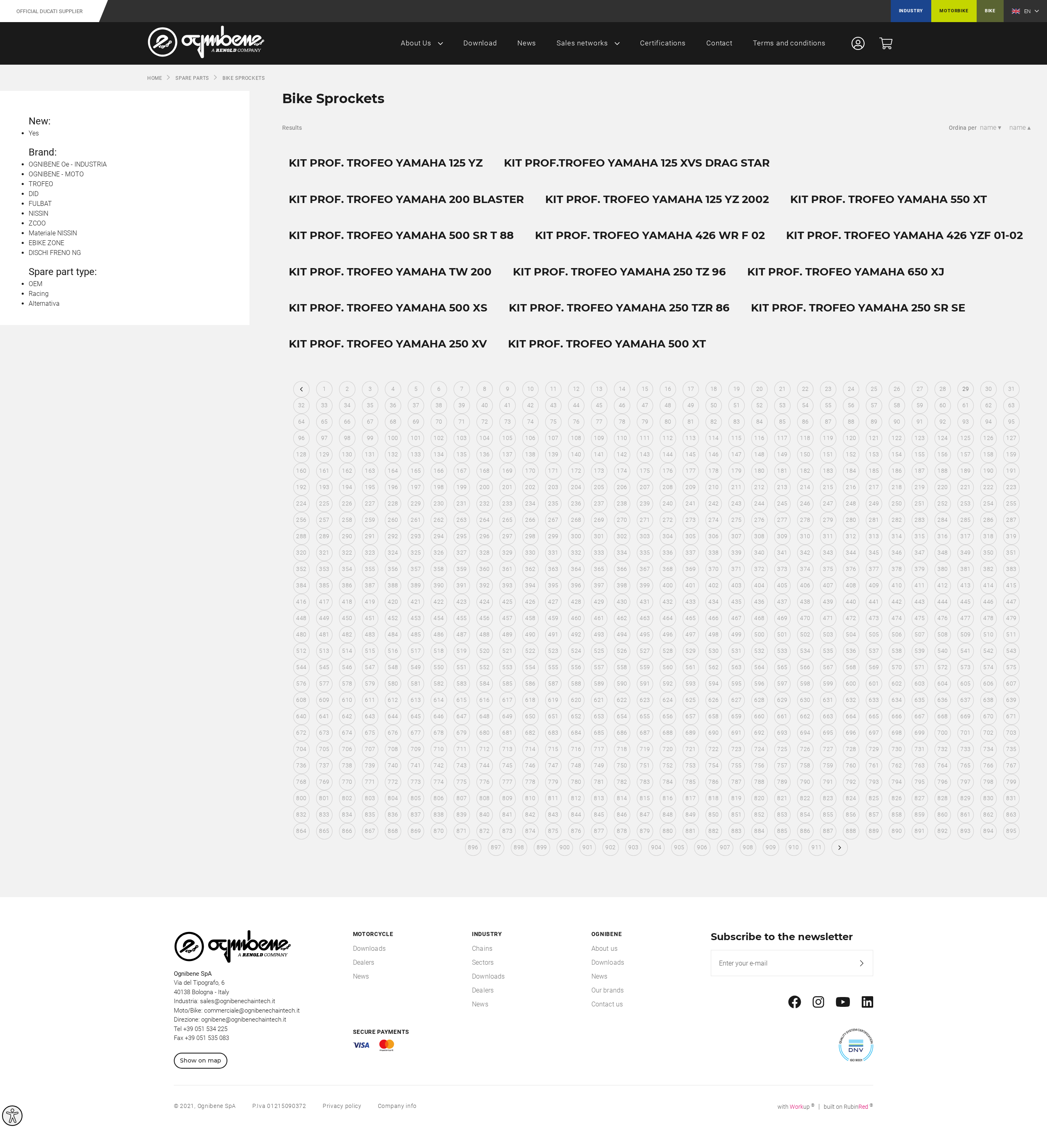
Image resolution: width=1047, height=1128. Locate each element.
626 (713, 700)
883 (736, 831)
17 (691, 389)
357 (416, 569)
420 (393, 601)
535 (828, 650)
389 (416, 585)
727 (828, 749)
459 (553, 618)
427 (553, 601)
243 (736, 503)
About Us (416, 43)
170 (530, 470)
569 (874, 667)
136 (484, 454)
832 (301, 814)
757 (782, 765)
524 (576, 650)
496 (668, 634)
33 (324, 405)
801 (324, 798)
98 (347, 438)
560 (668, 667)
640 (301, 716)
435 (736, 601)
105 (507, 438)
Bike (990, 11)
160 (301, 470)
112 (668, 438)
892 (942, 831)
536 (851, 650)
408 (851, 585)
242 (713, 503)
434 (713, 601)
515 (370, 650)
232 (484, 503)
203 (553, 487)
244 (759, 503)
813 (599, 798)
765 (965, 765)
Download (480, 43)
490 (530, 634)
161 (324, 470)
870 (439, 831)
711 (461, 749)
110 (622, 438)
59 (920, 405)
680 (484, 732)
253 (965, 503)
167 (461, 470)
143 (645, 454)
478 (988, 618)
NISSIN (38, 213)
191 (1011, 470)
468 (759, 618)
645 (416, 716)
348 (942, 552)
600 (851, 683)
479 (1011, 618)
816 (668, 798)
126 (988, 438)
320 (301, 552)
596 (759, 683)
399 (645, 585)
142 (622, 454)
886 (805, 831)
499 (736, 634)
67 (370, 421)
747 (553, 765)
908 (748, 847)
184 (851, 470)
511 (1011, 634)
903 (633, 847)
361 (507, 569)
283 (919, 520)
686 (622, 732)
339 (736, 552)
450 (347, 618)
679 (461, 732)
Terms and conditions (789, 43)
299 (553, 536)
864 (301, 831)
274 (713, 520)
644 (393, 716)
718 (622, 749)
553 (507, 667)
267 (553, 520)
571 (919, 667)
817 (690, 798)
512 (301, 650)
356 (393, 569)
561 (690, 667)
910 (794, 847)
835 (370, 814)
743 (461, 765)
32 (301, 405)
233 (507, 503)
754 (713, 765)
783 (645, 781)
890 (897, 831)
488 (484, 634)
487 (461, 634)
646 (439, 716)
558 (622, 667)
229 (416, 503)
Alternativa (44, 303)
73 (507, 421)
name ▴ (1020, 127)
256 (301, 520)
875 (553, 831)
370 (713, 569)
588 (576, 683)
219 (919, 487)
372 (759, 569)
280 (851, 520)
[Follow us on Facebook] (794, 1002)
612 (393, 700)
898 (519, 847)
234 (530, 503)
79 (645, 421)
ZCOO (37, 223)
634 (897, 700)
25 (874, 389)
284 (942, 520)
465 (690, 618)
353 (324, 569)
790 (805, 781)
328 (484, 552)
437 (782, 601)
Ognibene (606, 934)
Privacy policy (342, 1106)
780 (576, 781)
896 (473, 847)
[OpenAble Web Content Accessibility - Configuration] (12, 1115)
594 (713, 683)
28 (942, 389)
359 (461, 569)
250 (897, 503)
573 (965, 667)
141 (599, 454)
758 (805, 765)
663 (828, 716)
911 (816, 847)
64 (301, 421)
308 (759, 536)
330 (530, 552)
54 (805, 405)
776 (484, 781)
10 (530, 389)
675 (370, 732)
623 (645, 700)
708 (393, 749)
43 (553, 405)
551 (461, 667)
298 (530, 536)
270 (622, 520)
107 (553, 438)
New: (40, 121)
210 (713, 487)
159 (1011, 454)
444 (942, 601)
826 (897, 798)
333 (599, 552)
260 (393, 520)
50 (713, 405)
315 (919, 536)
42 (530, 405)
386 (347, 585)
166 (439, 470)
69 (416, 421)
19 (736, 389)
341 (782, 552)
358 (439, 569)
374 (805, 569)
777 (507, 781)
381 (965, 569)
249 (874, 503)
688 (668, 732)
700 (942, 732)
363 (553, 569)
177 (690, 470)
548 (393, 667)
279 (828, 520)
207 (645, 487)
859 (919, 814)
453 (416, 618)
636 (942, 700)
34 (347, 405)
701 (965, 732)
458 (530, 618)
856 (851, 814)
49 (691, 405)
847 (645, 814)
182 (805, 470)
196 (393, 487)
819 (736, 798)
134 (439, 454)
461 (599, 618)
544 (301, 667)
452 (393, 618)
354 (347, 569)
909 (771, 847)
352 (301, 569)
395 (553, 585)
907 (725, 847)
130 (347, 454)
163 (370, 470)
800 (301, 798)
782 (622, 781)
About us (604, 948)
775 (461, 781)
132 (393, 454)
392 (484, 585)
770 (347, 781)
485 (416, 634)
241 (690, 503)
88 (851, 421)
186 (897, 470)
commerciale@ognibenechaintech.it (252, 1010)
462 (622, 618)
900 (564, 847)
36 (393, 405)
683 (553, 732)
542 (988, 650)
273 (690, 520)
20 (759, 389)
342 (805, 552)
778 (530, 781)
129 (324, 454)
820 (759, 798)
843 (553, 814)
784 (668, 781)
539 (919, 650)
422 (439, 601)
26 (897, 389)
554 (530, 667)
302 (622, 536)
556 (576, 667)
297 (507, 536)
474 (897, 618)
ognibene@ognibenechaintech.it (243, 1019)
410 (897, 585)
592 (668, 683)
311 (828, 536)
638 (988, 700)
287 (1011, 520)
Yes (34, 133)
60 (942, 405)
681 (507, 732)
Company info (397, 1106)
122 (897, 438)
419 (370, 601)
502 (805, 634)
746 (530, 765)
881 (690, 831)
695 (828, 732)
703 (1011, 732)
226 (347, 503)
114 (713, 438)
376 (851, 569)
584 (484, 683)
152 (851, 454)
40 (484, 405)
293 (416, 536)
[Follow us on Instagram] (818, 1002)
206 (622, 487)
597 (782, 683)
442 (897, 601)
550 (439, 667)
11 (553, 389)
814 (622, 798)
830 (988, 798)
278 (805, 520)
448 (301, 618)
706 (347, 749)
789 (782, 781)
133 (416, 454)
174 (622, 470)
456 (484, 618)
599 (828, 683)
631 (828, 700)
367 (645, 569)
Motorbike (953, 11)
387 (370, 585)
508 (942, 634)
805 (416, 798)
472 (851, 618)
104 (484, 438)
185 (874, 470)
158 (988, 454)
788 (759, 781)
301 (599, 536)
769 (324, 781)
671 (1011, 716)
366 (622, 569)
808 (484, 798)
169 (507, 470)
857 (874, 814)
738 (347, 765)
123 (919, 438)
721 (690, 749)
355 (370, 569)
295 (461, 536)
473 (874, 618)
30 (988, 389)
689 (690, 732)
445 (965, 601)
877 (599, 831)
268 (576, 520)
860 (942, 814)
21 (782, 389)
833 (324, 814)
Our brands (607, 990)
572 (942, 667)
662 (805, 716)
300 (576, 536)
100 (393, 438)
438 (805, 601)
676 (393, 732)
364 (576, 569)
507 (919, 634)
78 (622, 421)
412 (942, 585)
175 (645, 470)
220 (942, 487)
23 (828, 389)
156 (942, 454)
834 (347, 814)
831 (1011, 798)
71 (461, 421)
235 (553, 503)
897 (496, 847)
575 (1011, 667)
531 (736, 650)
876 (576, 831)
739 (370, 765)
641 (324, 716)
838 (439, 814)
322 (347, 552)
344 (851, 552)
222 (988, 487)
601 (874, 683)
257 (324, 520)
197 (416, 487)
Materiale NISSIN (53, 233)
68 (393, 421)
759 (828, 765)
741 (416, 765)
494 (622, 634)
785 (690, 781)
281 (874, 520)
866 (347, 831)
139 (553, 454)
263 (461, 520)
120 (851, 438)
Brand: (43, 152)
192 (301, 487)
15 (645, 389)
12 (576, 389)
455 (461, 618)
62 (988, 405)
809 (507, 798)
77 (599, 421)
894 (988, 831)
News (526, 43)
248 (851, 503)
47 (645, 405)
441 (874, 601)
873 (507, 831)
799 (1011, 781)
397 (599, 585)
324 (393, 552)
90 (897, 421)
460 (576, 618)
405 (782, 585)
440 (851, 601)
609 (324, 700)
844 (576, 814)
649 (507, 716)
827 (919, 798)
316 (942, 536)
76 (576, 421)
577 (324, 683)
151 (828, 454)
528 (668, 650)
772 (393, 781)
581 (416, 683)
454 (439, 618)
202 (530, 487)
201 (507, 487)
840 (484, 814)
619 (553, 700)
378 (897, 569)
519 (461, 650)
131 (370, 454)
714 (530, 749)
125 (965, 438)
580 (393, 683)
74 (530, 421)
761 (874, 765)
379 (919, 569)
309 (782, 536)
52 (759, 405)
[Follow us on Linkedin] (867, 1002)
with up (796, 1106)
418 (347, 601)
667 (919, 716)
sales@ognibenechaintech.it (237, 1001)
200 (484, 487)
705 (324, 749)
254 (988, 503)
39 (461, 405)
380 (942, 569)
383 (1011, 569)
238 (622, 503)
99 (370, 438)
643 (370, 716)
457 (507, 618)
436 (759, 601)
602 (897, 683)
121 (874, 438)
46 (622, 405)
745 (507, 765)
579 (370, 683)
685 (599, 732)
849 (690, 814)
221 (965, 487)
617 (507, 700)
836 (393, 814)
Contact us (607, 1004)
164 (393, 470)
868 (393, 831)
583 (461, 683)
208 (668, 487)
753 (690, 765)
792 (851, 781)
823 (828, 798)
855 (828, 814)
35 (370, 405)
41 (507, 405)
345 (874, 552)
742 (439, 765)
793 (874, 781)
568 (851, 667)
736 (301, 765)
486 (439, 634)
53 (782, 405)
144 (668, 454)
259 (370, 520)
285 (965, 520)
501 (782, 634)
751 (645, 765)
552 (484, 667)
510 (988, 634)
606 (988, 683)
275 (736, 520)
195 (370, 487)
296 (484, 536)
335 (645, 552)
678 (439, 732)
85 (782, 421)
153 (874, 454)
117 (782, 438)
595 (736, 683)
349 (965, 552)
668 (942, 716)
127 (1011, 438)
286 (988, 520)
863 (1011, 814)
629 (782, 700)
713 (507, 749)
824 (851, 798)
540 (942, 650)
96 (301, 438)
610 (347, 700)
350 (988, 552)
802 (347, 798)
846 (622, 814)
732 (942, 749)
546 (347, 667)
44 (576, 405)
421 (416, 601)
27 (920, 389)
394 (530, 585)
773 (416, 781)
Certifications (663, 43)
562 (713, 667)
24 (851, 389)
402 (713, 585)
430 (622, 601)
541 (965, 650)
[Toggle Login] (858, 43)
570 (897, 667)
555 (553, 667)
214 (805, 487)
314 (897, 536)
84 (759, 421)
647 (461, 716)
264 (484, 520)
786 (713, 781)
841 (507, 814)
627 (736, 700)
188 (942, 470)
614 (439, 700)
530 (713, 650)
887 (828, 831)
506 (897, 634)
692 (759, 732)
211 (736, 487)
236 (576, 503)
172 (576, 470)
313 (874, 536)
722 (713, 749)
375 (828, 569)
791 (828, 781)
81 (691, 421)
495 (645, 634)
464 (668, 618)
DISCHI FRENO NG (55, 253)
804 (393, 798)
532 (759, 650)
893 (965, 831)
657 (690, 716)
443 (919, 601)
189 (965, 470)
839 (461, 814)
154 (897, 454)
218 (897, 487)
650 (530, 716)
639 (1011, 700)
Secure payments (381, 1032)
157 (965, 454)
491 (553, 634)
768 (301, 781)
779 (553, 781)
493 (599, 634)
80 (668, 421)
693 (782, 732)
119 (828, 438)
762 (897, 765)
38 (439, 405)
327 (461, 552)
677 (416, 732)
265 (507, 520)
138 (530, 454)
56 (851, 405)
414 (988, 585)
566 (805, 667)
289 (324, 536)
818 (713, 798)
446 (988, 601)
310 (805, 536)
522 (530, 650)
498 (713, 634)
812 (576, 798)
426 (530, 601)
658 (713, 716)
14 (622, 389)
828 (942, 798)
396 (576, 585)
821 (782, 798)
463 (645, 618)
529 (690, 650)
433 (690, 601)
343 (828, 552)
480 (301, 634)
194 (347, 487)
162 (347, 470)
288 (301, 536)
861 (965, 814)
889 (874, 831)
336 (668, 552)
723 (736, 749)
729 (874, 749)
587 (553, 683)
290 (347, 536)
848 (668, 814)
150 (805, 454)
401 (690, 585)
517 (416, 650)
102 (439, 438)
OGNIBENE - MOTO (56, 174)
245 (782, 503)
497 (690, 634)
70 (439, 421)
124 (942, 438)
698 (897, 732)
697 (874, 732)
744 (484, 765)
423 (461, 601)
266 (530, 520)
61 (965, 405)
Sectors (483, 962)
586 (530, 683)
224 (301, 503)
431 (645, 601)
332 (576, 552)
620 (576, 700)
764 (942, 765)
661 (782, 716)
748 (576, 765)
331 (553, 552)
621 (599, 700)
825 (874, 798)
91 (920, 421)
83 (736, 421)
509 (965, 634)
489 (507, 634)
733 (965, 749)
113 (690, 438)
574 (988, 667)
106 (530, 438)
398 (622, 585)
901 (587, 847)
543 (1011, 650)
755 (736, 765)
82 (713, 421)
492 (576, 634)
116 (759, 438)
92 (942, 421)
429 (599, 601)
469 (782, 618)
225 (324, 503)
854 (805, 814)
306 (713, 536)
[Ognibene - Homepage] (206, 43)
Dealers (364, 962)
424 (484, 601)
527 (645, 650)
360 (484, 569)
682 (530, 732)
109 (599, 438)
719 (645, 749)
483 (370, 634)
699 (919, 732)
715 (553, 749)
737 (324, 765)
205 (599, 487)
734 (988, 749)
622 (622, 700)
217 (874, 487)
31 (1011, 389)
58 (897, 405)
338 (713, 552)
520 (484, 650)
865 (324, 831)
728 (851, 749)
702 (988, 732)
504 (851, 634)
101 (416, 438)
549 (416, 667)
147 (736, 454)
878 (622, 831)
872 (484, 831)
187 (919, 470)
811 (553, 798)
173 (599, 470)
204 (576, 487)
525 (599, 650)
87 (828, 421)
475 (919, 618)
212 (759, 487)
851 (736, 814)
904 (656, 847)
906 (702, 847)
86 (805, 421)
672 (301, 732)
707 (370, 749)
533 (782, 650)
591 (645, 683)
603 (919, 683)
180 (759, 470)
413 (965, 585)
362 (530, 569)
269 (599, 520)
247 (828, 503)
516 (393, 650)
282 (897, 520)
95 (1011, 421)
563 (736, 667)
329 (507, 552)
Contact (719, 43)
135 (461, 454)
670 (988, 716)
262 (439, 520)
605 (965, 683)
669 (965, 716)
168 (484, 470)
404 (759, 585)
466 (713, 618)
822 (805, 798)
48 (668, 405)
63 (1011, 405)
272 (668, 520)
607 (1011, 683)
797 (965, 781)
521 (507, 650)
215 (828, 487)
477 (965, 618)
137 (507, 454)
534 (805, 650)
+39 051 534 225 (205, 1029)
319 (1011, 536)
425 (507, 601)
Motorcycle (373, 934)
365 (599, 569)
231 (461, 503)
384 (301, 585)
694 (805, 732)
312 (851, 536)
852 (759, 814)
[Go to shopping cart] (886, 43)
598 (805, 683)
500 (759, 634)
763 (919, 765)
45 (599, 405)
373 (782, 569)
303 (645, 536)
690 (713, 732)
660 (759, 716)
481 (324, 634)
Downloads (369, 948)
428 (576, 601)
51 (736, 405)
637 (965, 700)
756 (759, 765)
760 (851, 765)
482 (347, 634)
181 (782, 470)
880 (668, 831)
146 (713, 454)
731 (919, 749)
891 (919, 831)
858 (897, 814)
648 (484, 716)
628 (759, 700)
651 (553, 716)
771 (370, 781)
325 (416, 552)
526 (622, 650)
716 (576, 749)
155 (919, 454)
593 (690, 683)
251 (919, 503)
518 (439, 650)
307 (736, 536)
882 (713, 831)
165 (416, 470)
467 (736, 618)
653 (599, 716)
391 (461, 585)
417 (324, 601)
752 (668, 765)
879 (645, 831)
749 (599, 765)
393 (507, 585)
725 (782, 749)
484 (393, 634)
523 (553, 650)
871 (461, 831)
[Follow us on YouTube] (843, 1002)
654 (622, 716)
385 (324, 585)
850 (713, 814)
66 (347, 421)
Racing (39, 294)
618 (530, 700)
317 (965, 536)
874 (530, 831)
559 (645, 667)
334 (622, 552)
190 (988, 470)
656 (668, 716)
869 (416, 831)
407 (828, 585)
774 (439, 781)
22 (805, 389)
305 (690, 536)
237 (599, 503)
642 (347, 716)
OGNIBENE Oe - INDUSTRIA (68, 164)
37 (416, 405)
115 (736, 438)
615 (461, 700)
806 (439, 798)
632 (851, 700)
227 (370, 503)
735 (1011, 749)
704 (301, 749)
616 (484, 700)
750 (622, 765)
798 (988, 781)
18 (713, 389)
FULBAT (40, 204)
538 (897, 650)
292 (393, 536)
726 (805, 749)
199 (461, 487)
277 (782, 520)
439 (828, 601)
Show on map (200, 1060)
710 (439, 749)
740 (393, 765)
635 (919, 700)
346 (897, 552)
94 (988, 421)
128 (301, 454)
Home (154, 78)
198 (439, 487)
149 (782, 454)
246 (805, 503)
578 (347, 683)
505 (874, 634)
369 (690, 569)
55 (828, 405)
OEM (36, 284)
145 (690, 454)
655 (645, 716)
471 (828, 618)
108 (576, 438)
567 (828, 667)
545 (324, 667)
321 (324, 552)
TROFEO (41, 184)
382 (988, 569)
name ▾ (990, 127)
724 (759, 749)
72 (484, 421)
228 (393, 503)
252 (942, 503)
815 (645, 798)
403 (736, 585)
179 (736, 470)
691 (736, 732)
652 (576, 716)
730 (897, 749)
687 (645, 732)
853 (782, 814)
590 (622, 683)
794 (897, 781)
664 (851, 716)
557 (599, 667)
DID (33, 194)
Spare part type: (63, 271)
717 (599, 749)
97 (324, 438)
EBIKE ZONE (46, 243)
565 (782, 667)
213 (782, 487)
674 (347, 732)
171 (553, 470)
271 (645, 520)
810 (530, 798)
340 (759, 552)
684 (576, 732)
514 (347, 650)
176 (668, 470)
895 (1011, 831)
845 (599, 814)
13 (599, 389)
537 (874, 650)
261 (416, 520)
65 (324, 421)
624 (668, 700)
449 (324, 618)
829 (965, 798)
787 (736, 781)
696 (851, 732)
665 (874, 716)
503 (828, 634)
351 (1011, 552)
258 (347, 520)
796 (942, 781)
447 (1011, 601)
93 (965, 421)
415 (1011, 585)
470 (805, 618)
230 (439, 503)
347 (919, 552)
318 (988, 536)
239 (645, 503)
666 (897, 716)
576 (301, 683)
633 (874, 700)
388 (393, 585)
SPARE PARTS (192, 78)
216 (851, 487)
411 (919, 585)
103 (461, 438)
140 (576, 454)
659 (736, 716)
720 (668, 749)
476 (942, 618)
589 (599, 683)
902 (610, 847)
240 (668, 503)
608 (301, 700)
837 (416, 814)
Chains (482, 948)
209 (690, 487)
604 (942, 683)
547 (370, 667)
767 (1011, 765)
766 (988, 765)
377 (874, 569)
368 (668, 569)
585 (507, 683)
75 (553, 421)
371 (736, 569)
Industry (911, 11)
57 (874, 405)
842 (530, 814)
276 (759, 520)
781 (599, 781)
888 (851, 831)
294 (439, 536)
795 (919, 781)
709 (416, 749)
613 (416, 700)
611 (370, 700)
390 (439, 585)
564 (759, 667)
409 (874, 585)
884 (759, 831)
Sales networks (582, 43)
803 (370, 798)
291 (370, 536)
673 (324, 732)
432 (668, 601)
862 (988, 814)
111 (645, 438)
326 (439, 552)
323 (370, 552)
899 (542, 847)
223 (1011, 487)
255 (1011, 503)
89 (874, 421)
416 (301, 601)
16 (668, 389)
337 (690, 552)
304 (668, 536)
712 (484, 749)
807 (461, 798)
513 (324, 650)
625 (690, 700)
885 (782, 831)
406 (805, 585)
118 (805, 438)
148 (759, 454)
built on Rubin (848, 1106)
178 (713, 470)
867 (370, 831)
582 (439, 683)
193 (324, 487)
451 (370, 618)
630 (805, 700)
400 (668, 585)
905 (679, 847)
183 (828, 470)
